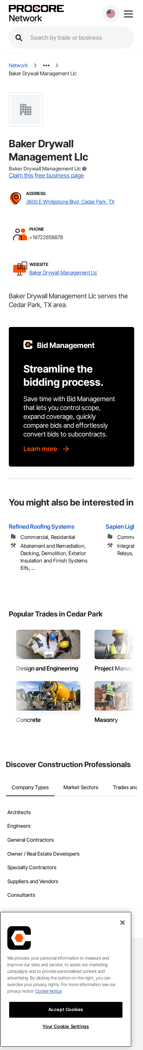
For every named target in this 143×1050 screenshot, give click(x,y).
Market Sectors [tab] (80, 787)
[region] (66, 979)
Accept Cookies (65, 1009)
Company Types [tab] (30, 787)
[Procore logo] (36, 9)
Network (25, 18)
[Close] (122, 922)
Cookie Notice (48, 991)
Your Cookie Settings (66, 1026)
